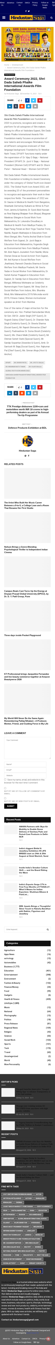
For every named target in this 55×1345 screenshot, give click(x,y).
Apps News (9, 954)
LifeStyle (8, 1003)
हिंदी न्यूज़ (53, 4)
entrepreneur (9, 1214)
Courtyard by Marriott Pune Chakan (18, 1206)
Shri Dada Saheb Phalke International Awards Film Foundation (26, 376)
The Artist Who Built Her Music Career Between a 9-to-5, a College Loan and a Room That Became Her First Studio (26, 505)
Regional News (11, 1028)
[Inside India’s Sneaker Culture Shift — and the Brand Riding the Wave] (11, 870)
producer (7, 1255)
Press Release (11, 1024)
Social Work (9, 1040)
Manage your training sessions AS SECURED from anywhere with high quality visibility (32, 1108)
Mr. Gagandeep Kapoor (12, 1243)
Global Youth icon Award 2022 (17, 371)
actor (38, 1194)
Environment (10, 979)
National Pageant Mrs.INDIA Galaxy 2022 (19, 1251)
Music (7, 1007)
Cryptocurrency (44, 1206)
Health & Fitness (11, 999)
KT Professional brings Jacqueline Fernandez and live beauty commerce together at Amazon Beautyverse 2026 (27, 677)
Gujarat (6, 1222)
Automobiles (10, 962)
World (7, 1060)
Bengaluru (7, 1202)
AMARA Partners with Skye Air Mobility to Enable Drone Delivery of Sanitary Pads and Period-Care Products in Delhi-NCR (33, 831)
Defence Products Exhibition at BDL (27, 428)
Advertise (10, 3)
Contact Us (19, 4)
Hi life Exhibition (20, 1222)
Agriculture (9, 950)
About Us (2, 4)
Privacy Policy (35, 4)
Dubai (32, 1210)
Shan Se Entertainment (12, 1259)
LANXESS (28, 1235)
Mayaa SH (39, 1235)
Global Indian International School (32, 1218)
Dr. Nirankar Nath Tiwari (15, 366)
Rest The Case (42, 1255)
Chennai (19, 1202)
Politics (7, 1019)
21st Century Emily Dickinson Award (17, 1194)
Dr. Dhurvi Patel (20, 362)
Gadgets (8, 995)
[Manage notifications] (48, 1339)
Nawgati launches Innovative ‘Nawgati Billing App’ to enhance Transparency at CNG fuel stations (33, 1091)
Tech (6, 1048)
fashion (22, 1214)
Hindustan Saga (12, 94)
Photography (10, 1015)
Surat (22, 1263)
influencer (37, 1227)
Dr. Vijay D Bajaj (35, 366)
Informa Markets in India (13, 1231)
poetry (42, 1251)
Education (9, 971)
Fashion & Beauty (12, 983)
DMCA (27, 3)
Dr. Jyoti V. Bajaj (37, 362)
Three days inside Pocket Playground (22, 635)
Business (8, 967)
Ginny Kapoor (8, 1218)
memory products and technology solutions (21, 1239)
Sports (7, 1044)
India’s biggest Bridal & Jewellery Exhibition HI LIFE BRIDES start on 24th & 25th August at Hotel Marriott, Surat (34, 1160)
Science (8, 1036)
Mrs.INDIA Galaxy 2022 (11, 1247)
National (8, 1011)
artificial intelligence (12, 1198)
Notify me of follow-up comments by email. (24, 792)
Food (6, 991)
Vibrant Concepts (36, 1263)
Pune (17, 1255)
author (28, 1198)
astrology (8, 958)
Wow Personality (12, 1064)
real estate (28, 1255)
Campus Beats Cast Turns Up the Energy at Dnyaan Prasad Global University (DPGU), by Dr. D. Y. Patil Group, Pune (26, 594)
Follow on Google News (45, 5)
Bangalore (40, 1198)
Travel (7, 1052)
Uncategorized (11, 1056)
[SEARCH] (48, 929)
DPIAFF (8, 362)
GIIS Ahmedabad (35, 1214)
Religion (8, 1032)
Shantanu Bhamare (33, 1259)
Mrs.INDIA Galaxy (31, 1243)
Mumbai (38, 1247)
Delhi (5, 1210)
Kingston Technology (12, 1235)
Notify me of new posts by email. (22, 801)
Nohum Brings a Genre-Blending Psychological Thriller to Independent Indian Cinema (26, 550)
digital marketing (18, 1210)
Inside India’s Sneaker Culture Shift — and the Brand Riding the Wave (33, 870)
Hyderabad (35, 1222)
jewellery (31, 1231)
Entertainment (9, 74)
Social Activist (9, 1263)
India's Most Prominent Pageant (16, 1227)
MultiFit (27, 1247)
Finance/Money (11, 987)
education (42, 1210)
